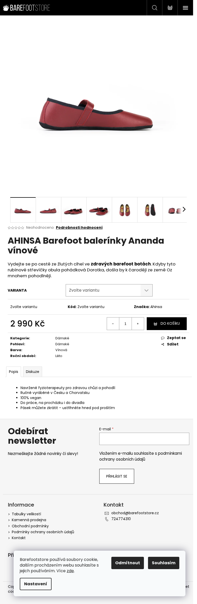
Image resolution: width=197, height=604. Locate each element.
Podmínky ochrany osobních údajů (43, 531)
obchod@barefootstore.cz (135, 513)
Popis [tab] (13, 371)
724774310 (121, 518)
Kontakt (19, 537)
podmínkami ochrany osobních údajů (140, 456)
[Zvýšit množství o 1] (138, 324)
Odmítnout (127, 563)
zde (70, 571)
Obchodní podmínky (30, 526)
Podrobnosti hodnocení (79, 227)
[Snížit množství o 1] (113, 324)
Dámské (62, 338)
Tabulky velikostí (26, 514)
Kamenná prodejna (29, 519)
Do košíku (170, 323)
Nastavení (35, 584)
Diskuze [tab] (32, 371)
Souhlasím (163, 563)
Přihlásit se (116, 476)
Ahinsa (156, 306)
